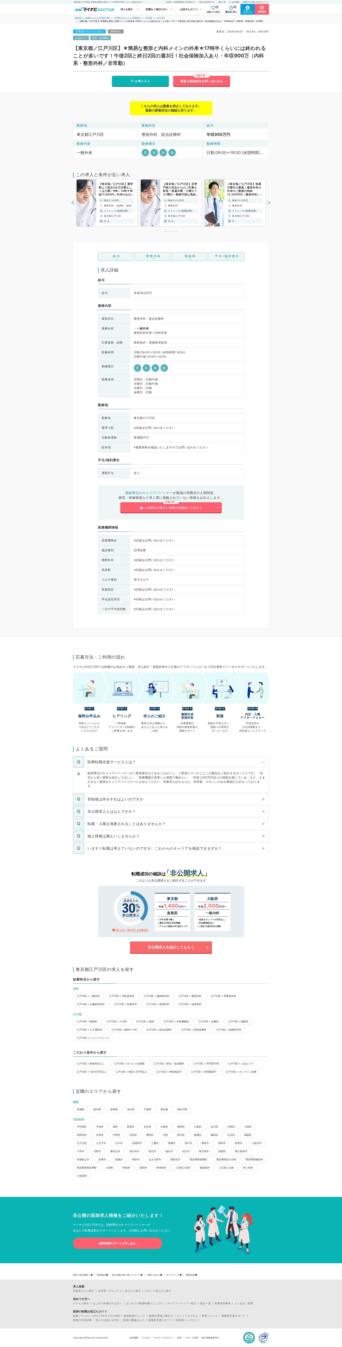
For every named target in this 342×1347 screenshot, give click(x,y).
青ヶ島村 (248, 1167)
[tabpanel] (107, 203)
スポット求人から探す (158, 1291)
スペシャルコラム (187, 1316)
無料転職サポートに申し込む (117, 1243)
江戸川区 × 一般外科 (88, 995)
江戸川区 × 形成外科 (157, 1004)
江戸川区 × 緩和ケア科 (124, 1029)
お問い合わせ (153, 1275)
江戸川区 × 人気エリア (241, 1063)
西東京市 (175, 1159)
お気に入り (142, 81)
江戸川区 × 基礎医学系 (228, 1029)
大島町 (109, 1167)
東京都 (149, 17)
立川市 (119, 1142)
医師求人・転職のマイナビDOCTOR (92, 17)
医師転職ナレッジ (134, 1316)
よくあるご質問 (243, 1303)
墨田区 (181, 1126)
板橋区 (197, 1134)
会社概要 (133, 1338)
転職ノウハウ (81, 1316)
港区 (115, 1126)
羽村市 (135, 1159)
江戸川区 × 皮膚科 (208, 1021)
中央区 (99, 1126)
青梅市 (171, 1142)
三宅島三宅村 (182, 1167)
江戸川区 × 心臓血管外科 (91, 1004)
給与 (116, 256)
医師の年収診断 (82, 1320)
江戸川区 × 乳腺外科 (125, 1004)
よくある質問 (234, 2)
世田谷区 (82, 1134)
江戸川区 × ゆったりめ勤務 (129, 1063)
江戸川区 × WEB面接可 (204, 1071)
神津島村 (161, 1167)
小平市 (80, 1151)
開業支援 (190, 1275)
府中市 (188, 1142)
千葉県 (147, 1109)
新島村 (143, 1167)
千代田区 (82, 1126)
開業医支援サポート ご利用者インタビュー (174, 1320)
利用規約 (101, 1275)
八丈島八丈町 (226, 1167)
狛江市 (186, 1151)
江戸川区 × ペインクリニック (93, 1037)
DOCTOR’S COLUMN (106, 1316)
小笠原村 (82, 1175)
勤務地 (190, 256)
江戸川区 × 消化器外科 (121, 995)
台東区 (164, 1126)
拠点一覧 (222, 2)
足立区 (231, 1134)
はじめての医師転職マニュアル (144, 1303)
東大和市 (204, 1151)
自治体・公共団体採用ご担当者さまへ (181, 2)
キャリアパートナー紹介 (181, 1303)
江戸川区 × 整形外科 (189, 995)
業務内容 (153, 256)
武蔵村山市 (83, 1159)
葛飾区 (248, 1134)
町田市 (238, 1142)
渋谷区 (99, 1134)
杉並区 (133, 1134)
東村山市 (115, 1151)
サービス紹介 (81, 1303)
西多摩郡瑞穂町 (198, 1159)
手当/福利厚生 (227, 256)
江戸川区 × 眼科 (145, 1021)
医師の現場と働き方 (161, 1316)
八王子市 (101, 1142)
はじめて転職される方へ (107, 1303)
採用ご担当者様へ (81, 1275)
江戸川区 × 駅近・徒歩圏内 (169, 1063)
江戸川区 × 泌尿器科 (189, 1004)
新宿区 (130, 1126)
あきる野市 (155, 1159)
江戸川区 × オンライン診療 (241, 1071)
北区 (165, 1134)
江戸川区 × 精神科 (87, 1021)
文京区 (147, 1126)
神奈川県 (182, 1109)
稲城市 (119, 1159)
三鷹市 (155, 1142)
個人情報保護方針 (210, 1338)
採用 (179, 1338)
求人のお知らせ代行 (107, 1320)
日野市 (97, 1151)
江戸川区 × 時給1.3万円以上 (131, 1071)
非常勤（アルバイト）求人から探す (119, 1291)
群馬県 (114, 1109)
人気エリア (81, 37)
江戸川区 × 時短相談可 (169, 1071)
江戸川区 (160, 17)
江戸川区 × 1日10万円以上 (91, 1071)
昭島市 (205, 1142)
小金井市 (257, 1142)
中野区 (116, 1134)
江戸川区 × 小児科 (117, 1021)
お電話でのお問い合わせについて (255, 2)
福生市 (169, 1151)
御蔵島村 (205, 1167)
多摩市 (102, 1159)
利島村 (126, 1167)
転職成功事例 (223, 1303)
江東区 (197, 1126)
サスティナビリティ (163, 1338)
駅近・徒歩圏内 (100, 37)
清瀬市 (222, 1151)
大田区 (248, 1126)
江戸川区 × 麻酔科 (238, 1021)
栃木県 (97, 1109)
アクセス (146, 1338)
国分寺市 (134, 1151)
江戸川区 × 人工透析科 (89, 1029)
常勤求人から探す (83, 1291)
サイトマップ (172, 1275)
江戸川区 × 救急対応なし (91, 1063)
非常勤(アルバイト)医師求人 (127, 17)
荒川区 (181, 1134)
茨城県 (80, 1109)
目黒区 (231, 1126)
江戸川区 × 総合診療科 (159, 1029)
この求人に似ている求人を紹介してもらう (173, 507)
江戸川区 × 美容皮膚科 (193, 1029)
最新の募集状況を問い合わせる (201, 81)
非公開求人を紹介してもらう (171, 947)
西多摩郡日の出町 (226, 1159)
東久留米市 (241, 1151)
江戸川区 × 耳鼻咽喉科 (176, 1021)
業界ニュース (210, 1316)
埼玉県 (130, 1109)
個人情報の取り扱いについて (126, 1275)
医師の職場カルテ (134, 1320)
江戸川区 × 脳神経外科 (156, 995)
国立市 (152, 1151)
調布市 (222, 1142)
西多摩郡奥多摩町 (87, 1167)
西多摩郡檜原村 (254, 1159)
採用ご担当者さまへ (207, 2)
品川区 (214, 1126)
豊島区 (150, 1134)
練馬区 (214, 1134)
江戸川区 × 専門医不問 (206, 1063)
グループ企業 (191, 1338)
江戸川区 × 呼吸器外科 (223, 995)
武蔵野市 (137, 1142)
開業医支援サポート (234, 1316)
